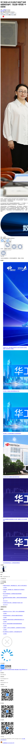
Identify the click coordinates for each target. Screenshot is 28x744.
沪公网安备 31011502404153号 (8, 742)
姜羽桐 (4, 9)
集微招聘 (9, 669)
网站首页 (2, 669)
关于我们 (20, 669)
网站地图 (16, 669)
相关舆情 (2, 10)
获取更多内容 (3, 606)
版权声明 (5, 669)
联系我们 (13, 669)
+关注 (2, 565)
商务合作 (23, 669)
